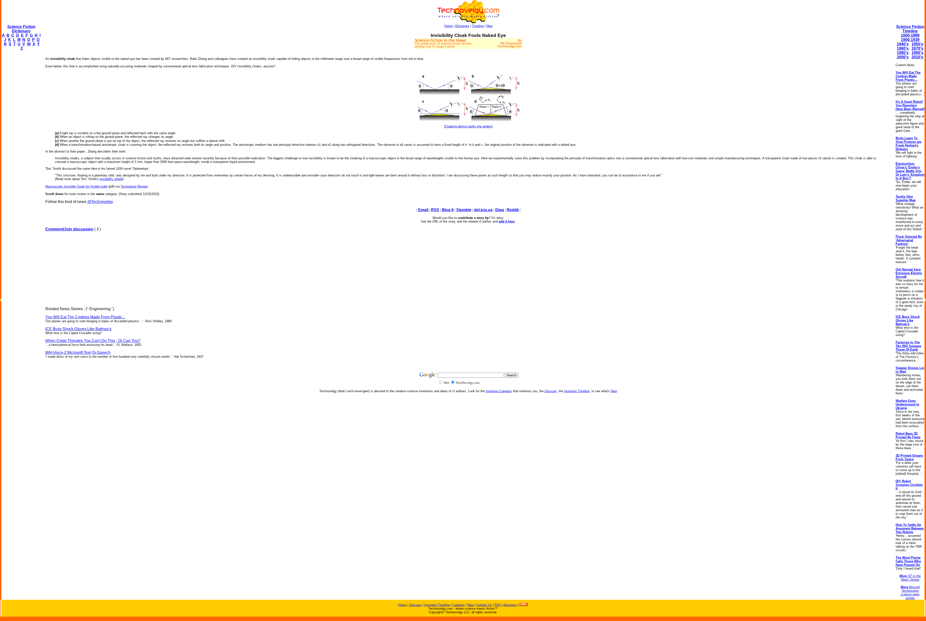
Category (458, 605)
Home (448, 26)
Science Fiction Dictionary (21, 29)
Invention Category (499, 391)
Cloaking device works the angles (468, 126)
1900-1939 (910, 40)
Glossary (551, 391)
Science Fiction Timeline (910, 29)
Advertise (510, 605)
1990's (917, 53)
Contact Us (484, 605)
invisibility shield (111, 179)
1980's (903, 53)
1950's (917, 44)
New (489, 26)
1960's (903, 48)
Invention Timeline (577, 391)
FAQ (498, 605)
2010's (917, 57)
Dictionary (462, 26)
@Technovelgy (100, 202)
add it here (507, 221)
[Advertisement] (20, 127)
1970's (917, 48)
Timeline (478, 26)
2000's (903, 57)
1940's (903, 44)
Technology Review (134, 186)
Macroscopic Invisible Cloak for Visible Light (76, 186)
